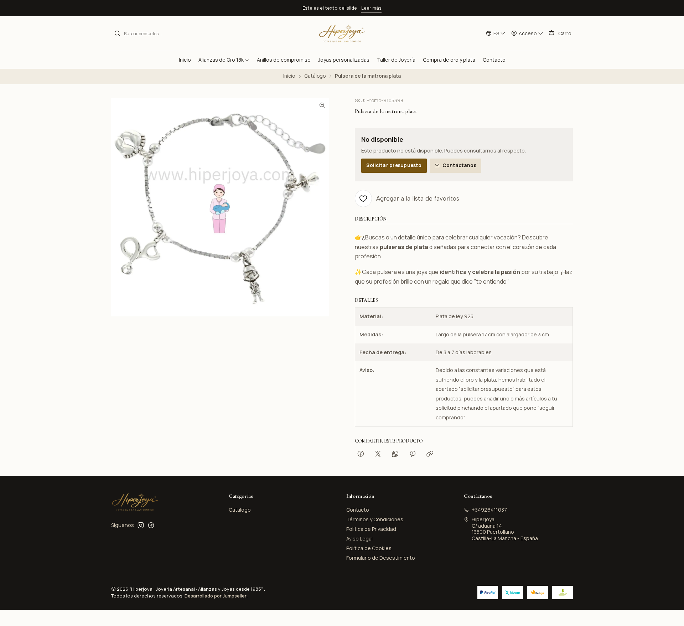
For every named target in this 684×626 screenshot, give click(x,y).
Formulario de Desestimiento (380, 557)
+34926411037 (489, 509)
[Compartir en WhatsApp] (395, 454)
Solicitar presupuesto (393, 165)
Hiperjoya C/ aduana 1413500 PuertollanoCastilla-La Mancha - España (505, 529)
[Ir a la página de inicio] (342, 33)
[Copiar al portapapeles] (430, 454)
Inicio (289, 76)
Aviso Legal (359, 538)
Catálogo (315, 76)
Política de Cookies (369, 548)
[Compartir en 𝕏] (378, 454)
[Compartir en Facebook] (361, 454)
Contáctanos (459, 165)
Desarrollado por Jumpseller (216, 596)
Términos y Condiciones (374, 519)
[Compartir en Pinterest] (412, 454)
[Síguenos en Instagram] (140, 525)
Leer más (371, 8)
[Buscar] (117, 33)
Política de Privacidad (371, 529)
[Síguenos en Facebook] (151, 525)
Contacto (357, 509)
